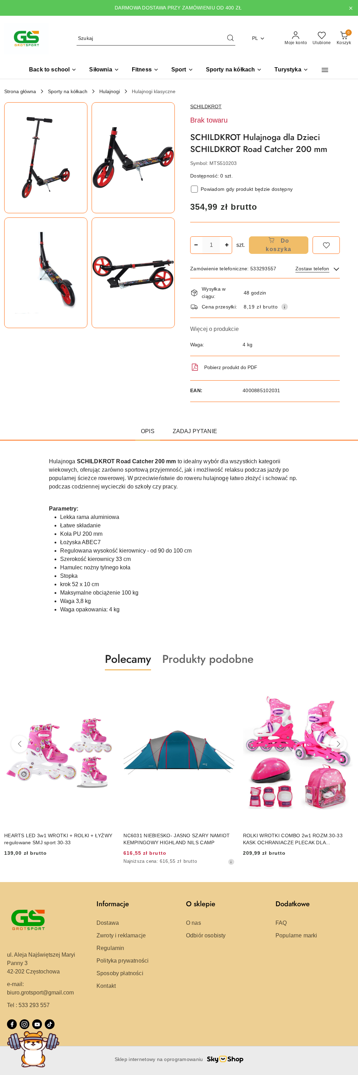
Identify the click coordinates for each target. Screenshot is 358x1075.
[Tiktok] (50, 1024)
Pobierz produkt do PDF (230, 367)
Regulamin (110, 948)
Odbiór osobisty (205, 935)
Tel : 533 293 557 (28, 1005)
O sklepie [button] (200, 904)
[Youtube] (37, 1024)
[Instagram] (24, 1024)
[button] (325, 70)
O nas (193, 923)
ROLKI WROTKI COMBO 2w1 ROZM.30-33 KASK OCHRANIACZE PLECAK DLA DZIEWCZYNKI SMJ (293, 839)
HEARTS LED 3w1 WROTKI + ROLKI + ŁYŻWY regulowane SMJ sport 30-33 (58, 839)
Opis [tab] (148, 431)
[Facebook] (12, 1024)
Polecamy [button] (128, 659)
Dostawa (107, 923)
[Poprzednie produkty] (19, 744)
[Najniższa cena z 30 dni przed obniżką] (231, 861)
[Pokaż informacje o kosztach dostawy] (284, 307)
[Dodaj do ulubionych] (326, 245)
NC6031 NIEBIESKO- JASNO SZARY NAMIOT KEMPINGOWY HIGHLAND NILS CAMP (176, 839)
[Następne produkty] (338, 744)
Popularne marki (296, 935)
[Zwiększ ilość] (226, 245)
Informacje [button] (112, 904)
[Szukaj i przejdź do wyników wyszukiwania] (230, 38)
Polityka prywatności (122, 961)
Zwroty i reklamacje (121, 935)
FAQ (281, 923)
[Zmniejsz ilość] (196, 245)
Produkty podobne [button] (207, 659)
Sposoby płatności (119, 973)
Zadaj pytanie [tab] (195, 431)
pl (255, 38)
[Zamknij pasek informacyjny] (351, 8)
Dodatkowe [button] (292, 904)
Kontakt (106, 986)
